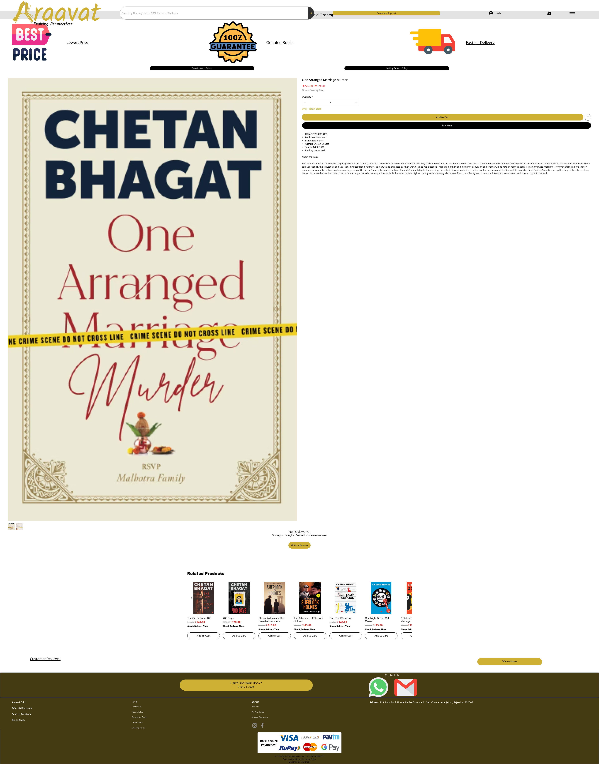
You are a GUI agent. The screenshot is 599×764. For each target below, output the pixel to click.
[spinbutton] (330, 102)
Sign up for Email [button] (139, 717)
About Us (256, 706)
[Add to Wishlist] (588, 117)
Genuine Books (280, 42)
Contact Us (136, 706)
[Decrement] (304, 102)
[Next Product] (407, 598)
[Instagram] (255, 725)
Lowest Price (77, 42)
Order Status (137, 722)
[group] (299, 610)
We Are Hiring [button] (258, 712)
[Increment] (356, 102)
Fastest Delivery (480, 42)
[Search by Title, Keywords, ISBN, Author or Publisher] (311, 13)
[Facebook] (262, 725)
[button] (549, 13)
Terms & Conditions (292, 759)
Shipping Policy (138, 727)
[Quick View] (203, 598)
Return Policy (137, 712)
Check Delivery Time (313, 90)
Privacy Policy (309, 759)
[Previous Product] (191, 598)
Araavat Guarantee (260, 717)
